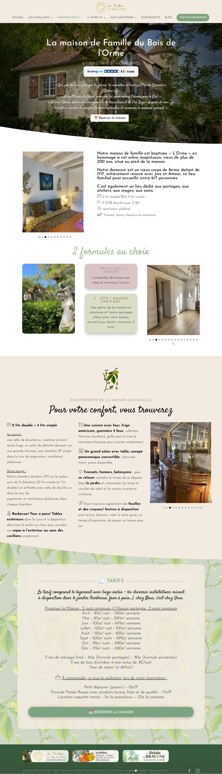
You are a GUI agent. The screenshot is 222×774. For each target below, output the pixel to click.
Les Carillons (38, 17)
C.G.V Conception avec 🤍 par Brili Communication (138, 770)
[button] (39, 237)
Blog (168, 17)
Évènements (150, 17)
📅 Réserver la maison (110, 118)
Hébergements (68, 17)
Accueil (18, 17)
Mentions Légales (94, 770)
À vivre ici (95, 17)
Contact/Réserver (193, 17)
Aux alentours (121, 17)
